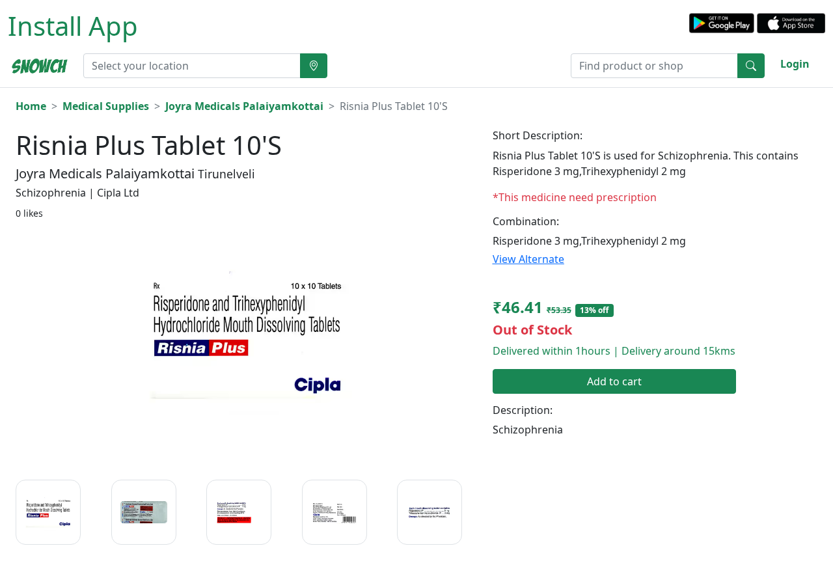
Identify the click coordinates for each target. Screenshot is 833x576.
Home (31, 106)
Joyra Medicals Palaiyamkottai (244, 106)
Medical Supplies (105, 106)
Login (795, 64)
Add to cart (614, 381)
